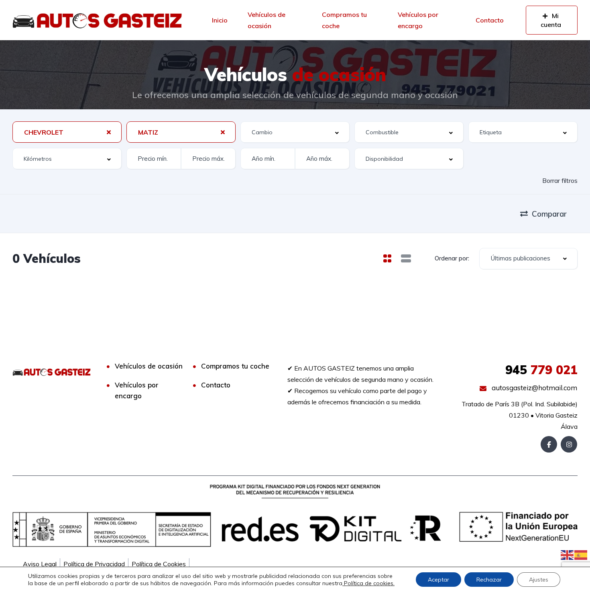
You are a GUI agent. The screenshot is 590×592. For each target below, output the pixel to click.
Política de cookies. (368, 583)
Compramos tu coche (344, 20)
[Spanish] (581, 554)
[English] (567, 554)
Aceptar (438, 579)
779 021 (541, 369)
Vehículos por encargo (418, 20)
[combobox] (67, 132)
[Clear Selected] (109, 132)
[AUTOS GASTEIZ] (97, 20)
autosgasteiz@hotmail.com (533, 387)
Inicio (220, 20)
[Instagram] (569, 444)
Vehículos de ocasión (266, 20)
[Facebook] (549, 444)
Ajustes (538, 579)
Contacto (490, 20)
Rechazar (489, 579)
